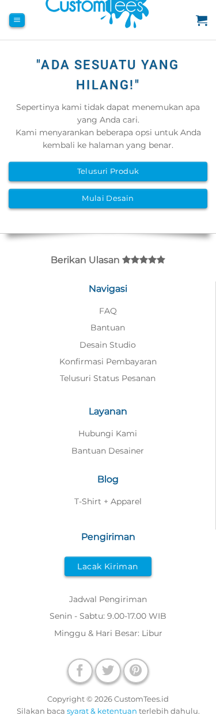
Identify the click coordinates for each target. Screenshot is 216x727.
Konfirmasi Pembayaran (108, 361)
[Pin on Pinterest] (136, 671)
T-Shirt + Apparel (108, 501)
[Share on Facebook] (80, 671)
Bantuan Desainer (107, 451)
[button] (17, 20)
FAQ (108, 311)
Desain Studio (107, 345)
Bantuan (107, 327)
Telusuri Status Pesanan (108, 378)
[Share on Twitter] (107, 671)
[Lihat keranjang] (201, 20)
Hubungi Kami (107, 433)
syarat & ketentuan (102, 710)
